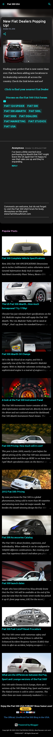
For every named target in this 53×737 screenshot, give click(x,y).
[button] (4, 34)
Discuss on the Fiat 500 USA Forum (26, 97)
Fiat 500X (10, 116)
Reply (14, 166)
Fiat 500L (35, 111)
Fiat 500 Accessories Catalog (17, 537)
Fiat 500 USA (13, 4)
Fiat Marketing (14, 121)
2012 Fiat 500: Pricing (13, 491)
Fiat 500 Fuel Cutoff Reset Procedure (21, 629)
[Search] (49, 4)
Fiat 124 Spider (14, 105)
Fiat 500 (32, 105)
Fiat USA (10, 126)
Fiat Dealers (28, 116)
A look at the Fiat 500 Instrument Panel (22, 400)
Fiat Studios (37, 121)
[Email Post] (4, 101)
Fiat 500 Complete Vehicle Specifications (23, 258)
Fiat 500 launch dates (13, 583)
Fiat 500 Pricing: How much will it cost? (22, 446)
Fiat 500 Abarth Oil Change (16, 354)
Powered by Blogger (28, 725)
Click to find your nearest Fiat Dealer (26, 89)
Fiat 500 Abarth (15, 111)
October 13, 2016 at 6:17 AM (35, 148)
